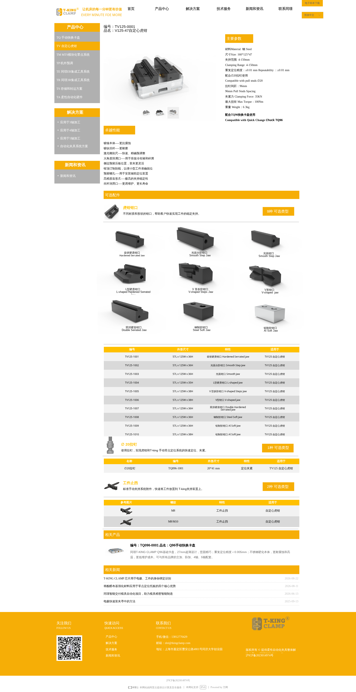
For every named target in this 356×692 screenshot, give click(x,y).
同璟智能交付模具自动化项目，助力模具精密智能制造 (138, 593)
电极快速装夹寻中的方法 (119, 601)
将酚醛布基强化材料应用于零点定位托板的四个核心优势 (140, 586)
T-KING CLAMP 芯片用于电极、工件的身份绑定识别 (137, 578)
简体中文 (309, 15)
